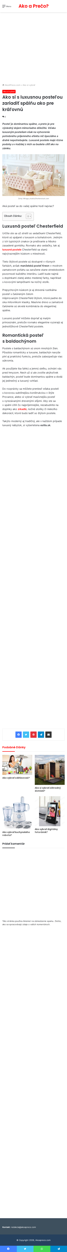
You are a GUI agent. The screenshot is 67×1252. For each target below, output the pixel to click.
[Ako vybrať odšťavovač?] (17, 765)
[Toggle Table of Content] (27, 216)
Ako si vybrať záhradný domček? (48, 789)
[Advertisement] (33, 48)
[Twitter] (26, 735)
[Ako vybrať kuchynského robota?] (17, 812)
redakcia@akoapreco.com (23, 1227)
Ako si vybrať (29, 85)
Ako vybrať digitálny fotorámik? (46, 831)
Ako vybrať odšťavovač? (16, 777)
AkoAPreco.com (12, 85)
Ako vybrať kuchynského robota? (16, 834)
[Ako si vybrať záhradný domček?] (50, 770)
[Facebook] (18, 735)
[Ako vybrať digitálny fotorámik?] (50, 811)
